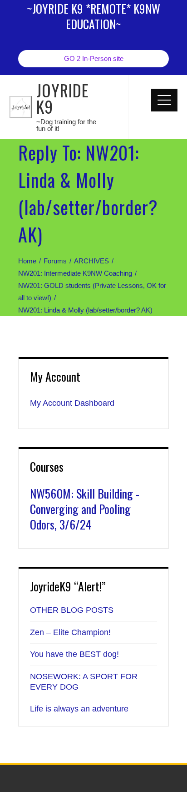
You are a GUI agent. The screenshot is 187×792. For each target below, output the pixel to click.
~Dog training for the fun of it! (66, 125)
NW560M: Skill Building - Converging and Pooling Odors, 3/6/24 (84, 508)
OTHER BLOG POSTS (71, 610)
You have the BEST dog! (74, 654)
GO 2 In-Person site (93, 58)
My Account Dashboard (72, 403)
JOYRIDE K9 (62, 98)
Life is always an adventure (79, 708)
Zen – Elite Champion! (70, 632)
